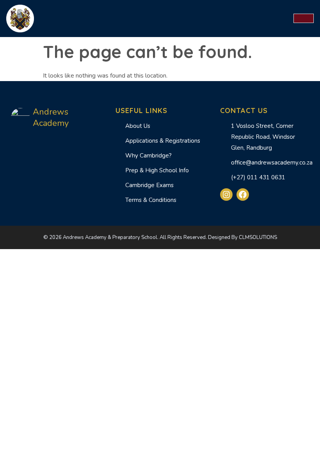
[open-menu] (303, 18)
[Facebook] (242, 194)
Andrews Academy (51, 117)
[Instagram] (226, 194)
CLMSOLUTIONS (258, 237)
